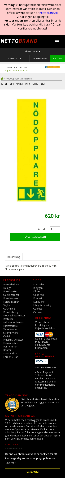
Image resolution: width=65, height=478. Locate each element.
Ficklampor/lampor (13, 322)
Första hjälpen (11, 301)
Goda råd (38, 294)
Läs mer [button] (10, 462)
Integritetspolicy (42, 305)
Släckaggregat (11, 294)
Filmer (36, 291)
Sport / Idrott (10, 353)
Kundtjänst (39, 301)
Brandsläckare (11, 284)
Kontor (7, 350)
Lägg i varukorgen (35, 236)
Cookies (37, 308)
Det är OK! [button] (33, 471)
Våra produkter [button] (31, 51)
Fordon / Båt (10, 356)
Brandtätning (10, 312)
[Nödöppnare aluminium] (32, 150)
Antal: (41, 229)
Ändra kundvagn (40, 58)
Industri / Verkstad (13, 339)
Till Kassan (57, 58)
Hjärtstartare (10, 325)
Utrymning (9, 308)
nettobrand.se (48, 13)
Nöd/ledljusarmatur (14, 315)
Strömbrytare (10, 332)
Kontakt (37, 298)
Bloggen (38, 288)
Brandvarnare (11, 298)
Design (7, 288)
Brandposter (10, 291)
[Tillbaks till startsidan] (2, 78)
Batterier (8, 319)
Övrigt (6, 336)
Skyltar (7, 305)
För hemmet (10, 346)
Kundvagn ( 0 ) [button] (14, 58)
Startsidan (39, 284)
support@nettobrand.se (16, 70)
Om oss (37, 312)
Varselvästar (10, 329)
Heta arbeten (10, 343)
